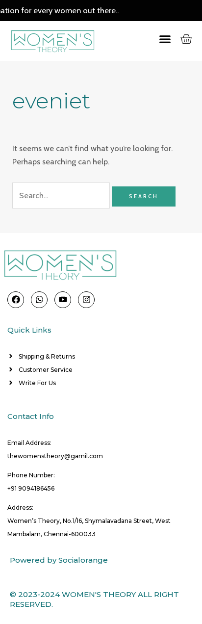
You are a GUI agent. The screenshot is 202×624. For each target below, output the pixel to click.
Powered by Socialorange (59, 560)
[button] (155, 39)
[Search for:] (62, 195)
